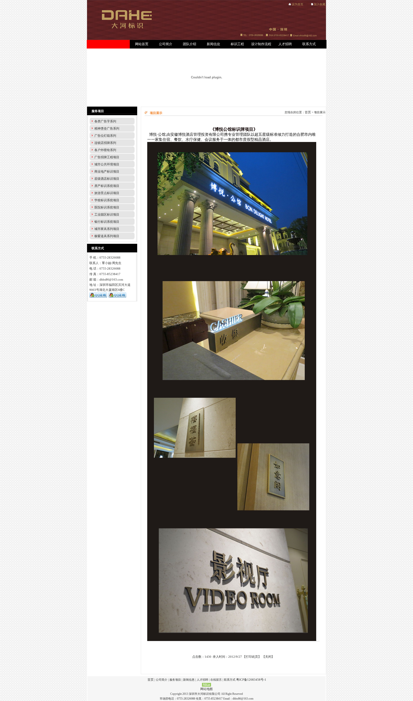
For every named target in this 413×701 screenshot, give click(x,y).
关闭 (268, 656)
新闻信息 (213, 44)
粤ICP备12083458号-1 (251, 679)
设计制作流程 (261, 44)
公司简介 (165, 44)
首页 (308, 112)
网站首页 (141, 44)
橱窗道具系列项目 (106, 236)
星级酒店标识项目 (106, 178)
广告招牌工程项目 (106, 157)
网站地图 (206, 689)
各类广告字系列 (105, 121)
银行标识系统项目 (106, 221)
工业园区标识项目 (106, 214)
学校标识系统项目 (106, 200)
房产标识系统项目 (106, 186)
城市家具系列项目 (106, 229)
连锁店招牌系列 (105, 143)
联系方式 (309, 44)
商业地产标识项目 (106, 171)
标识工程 (237, 44)
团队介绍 (189, 44)
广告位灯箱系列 (105, 135)
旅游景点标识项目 (106, 193)
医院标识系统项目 (106, 207)
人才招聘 (285, 44)
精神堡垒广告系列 (106, 128)
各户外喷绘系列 (105, 150)
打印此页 (252, 656)
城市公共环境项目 (106, 164)
